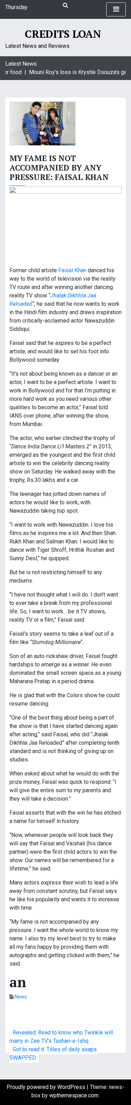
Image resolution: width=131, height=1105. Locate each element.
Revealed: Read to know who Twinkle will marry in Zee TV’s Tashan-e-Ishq (61, 1036)
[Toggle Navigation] (116, 9)
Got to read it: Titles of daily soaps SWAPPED (53, 1053)
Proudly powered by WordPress (47, 1087)
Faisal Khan (72, 270)
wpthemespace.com (74, 1095)
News (21, 996)
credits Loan (63, 34)
